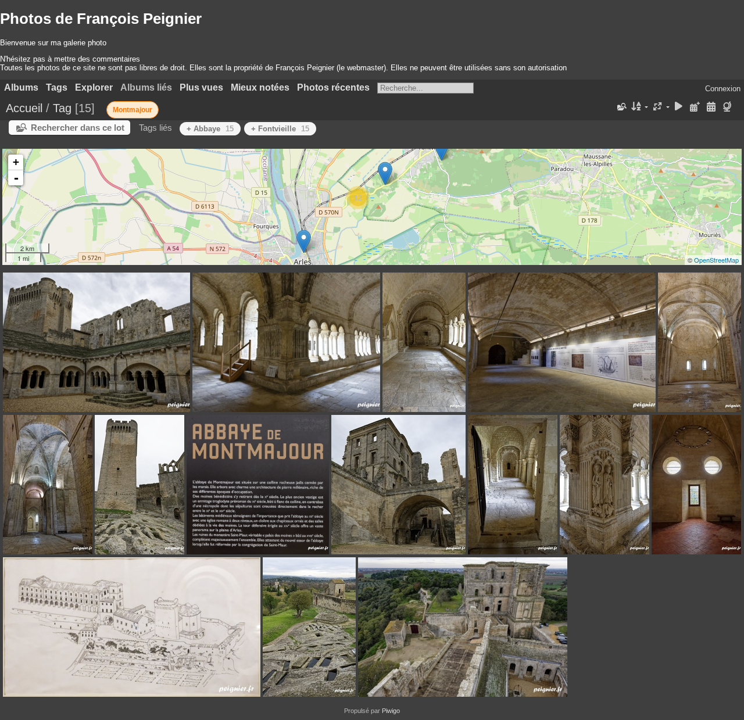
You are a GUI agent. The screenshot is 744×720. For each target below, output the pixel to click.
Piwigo (391, 710)
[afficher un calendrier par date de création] (711, 107)
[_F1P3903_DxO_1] (385, 173)
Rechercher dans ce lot (77, 127)
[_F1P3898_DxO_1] (441, 149)
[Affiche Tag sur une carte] (728, 107)
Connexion (723, 88)
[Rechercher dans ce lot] (621, 107)
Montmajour (132, 110)
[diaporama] (679, 107)
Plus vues (201, 87)
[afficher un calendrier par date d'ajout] (695, 107)
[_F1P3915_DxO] (303, 241)
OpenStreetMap (716, 259)
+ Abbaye (210, 128)
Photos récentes (333, 87)
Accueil (24, 108)
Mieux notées (260, 87)
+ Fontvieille (280, 128)
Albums (21, 87)
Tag (62, 108)
